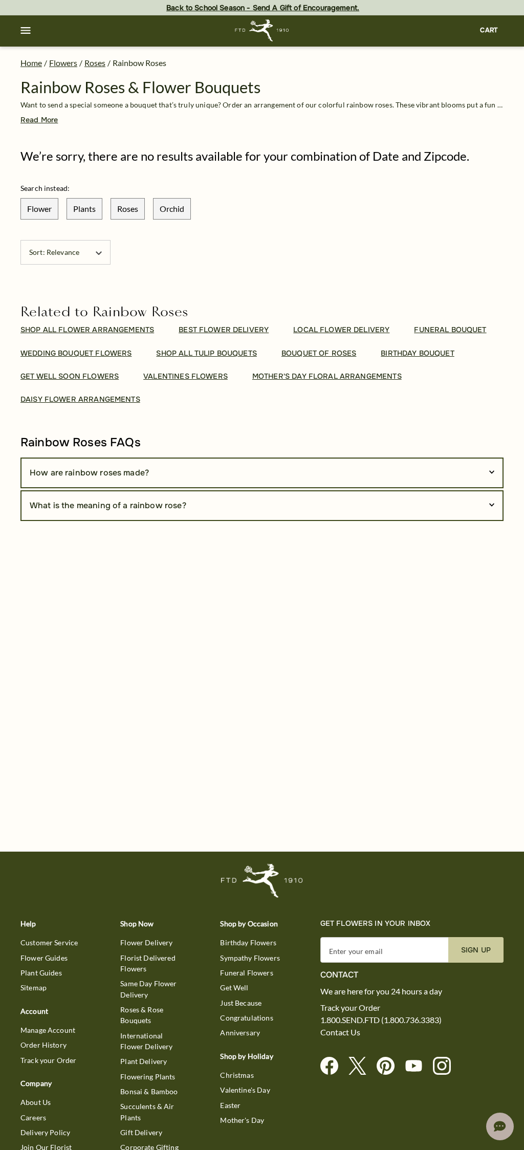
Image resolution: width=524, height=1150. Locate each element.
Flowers (63, 63)
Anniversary (240, 1032)
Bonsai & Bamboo (149, 1091)
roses (127, 208)
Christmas (236, 1075)
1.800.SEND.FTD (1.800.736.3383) (381, 1020)
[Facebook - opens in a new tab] (333, 1066)
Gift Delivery (141, 1132)
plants (84, 208)
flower (39, 208)
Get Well (234, 987)
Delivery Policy (45, 1132)
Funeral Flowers (246, 972)
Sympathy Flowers (249, 957)
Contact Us (340, 1032)
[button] (25, 30)
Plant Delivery (143, 1061)
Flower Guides (44, 957)
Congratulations (246, 1017)
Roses (94, 63)
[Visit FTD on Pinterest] (390, 1066)
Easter (230, 1105)
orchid (172, 208)
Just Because (240, 1003)
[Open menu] (25, 30)
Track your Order (48, 1060)
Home (31, 63)
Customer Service (49, 942)
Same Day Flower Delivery (148, 989)
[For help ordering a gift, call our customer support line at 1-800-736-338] (262, 30)
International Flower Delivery (146, 1041)
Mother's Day (242, 1120)
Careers (33, 1117)
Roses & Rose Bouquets (141, 1015)
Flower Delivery (146, 942)
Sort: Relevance (54, 252)
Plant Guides (41, 972)
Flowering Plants (147, 1076)
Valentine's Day (245, 1090)
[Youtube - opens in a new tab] (418, 1066)
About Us (35, 1102)
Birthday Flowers (248, 942)
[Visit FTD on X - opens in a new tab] (361, 1066)
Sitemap (33, 987)
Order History (43, 1044)
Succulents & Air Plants (147, 1111)
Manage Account (47, 1030)
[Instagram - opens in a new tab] (446, 1066)
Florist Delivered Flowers (148, 963)
